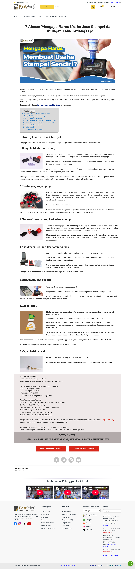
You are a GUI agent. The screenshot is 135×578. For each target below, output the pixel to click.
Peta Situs (44, 520)
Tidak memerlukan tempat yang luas (39, 122)
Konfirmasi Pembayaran (69, 514)
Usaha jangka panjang (33, 118)
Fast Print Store (116, 7)
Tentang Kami (45, 511)
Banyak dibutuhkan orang (34, 116)
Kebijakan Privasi (46, 525)
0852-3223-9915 (111, 544)
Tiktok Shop (89, 530)
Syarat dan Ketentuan (47, 523)
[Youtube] (78, 460)
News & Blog (66, 517)
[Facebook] (56, 460)
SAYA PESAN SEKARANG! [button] (51, 448)
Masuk (107, 2)
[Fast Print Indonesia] (26, 508)
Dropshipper (65, 525)
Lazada (88, 526)
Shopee (88, 523)
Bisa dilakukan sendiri (33, 125)
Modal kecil (29, 127)
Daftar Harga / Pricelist (48, 528)
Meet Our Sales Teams (110, 556)
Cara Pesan (44, 517)
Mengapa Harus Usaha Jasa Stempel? (36, 114)
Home (107, 7)
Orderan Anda (92, 2)
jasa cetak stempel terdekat (49, 105)
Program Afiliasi (66, 523)
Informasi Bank (66, 511)
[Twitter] (64, 460)
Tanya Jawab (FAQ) (67, 520)
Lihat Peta (105, 525)
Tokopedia (89, 520)
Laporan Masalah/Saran (67, 565)
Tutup (32, 111)
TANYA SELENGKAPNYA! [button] (84, 448)
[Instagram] (71, 460)
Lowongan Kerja (67, 528)
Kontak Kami (45, 514)
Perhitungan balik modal (34, 129)
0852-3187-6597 (111, 522)
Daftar (101, 2)
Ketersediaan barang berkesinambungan (40, 120)
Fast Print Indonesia (21, 565)
